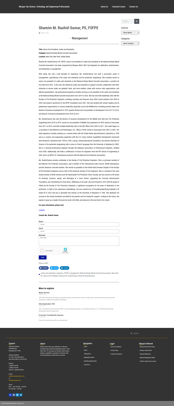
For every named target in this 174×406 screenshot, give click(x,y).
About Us (104, 6)
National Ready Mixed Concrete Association (95, 273)
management (74, 273)
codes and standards (48, 273)
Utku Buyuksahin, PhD (47, 304)
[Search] (136, 21)
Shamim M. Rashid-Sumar (68, 276)
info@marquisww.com (15, 380)
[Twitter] (17, 394)
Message (42, 235)
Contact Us (133, 6)
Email (41, 228)
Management (80, 38)
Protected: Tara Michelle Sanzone (51, 315)
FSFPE (66, 273)
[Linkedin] (20, 394)
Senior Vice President (50, 276)
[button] (44, 268)
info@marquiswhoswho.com (17, 376)
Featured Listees (118, 6)
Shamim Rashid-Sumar (86, 276)
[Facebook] (13, 394)
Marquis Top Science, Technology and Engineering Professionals (44, 6)
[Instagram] (10, 394)
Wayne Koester (44, 293)
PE (42, 276)
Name (41, 221)
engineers (59, 273)
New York (115, 273)
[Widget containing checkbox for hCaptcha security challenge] (54, 250)
